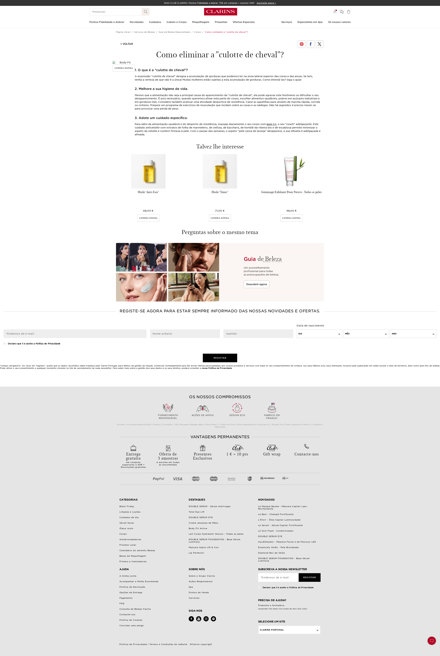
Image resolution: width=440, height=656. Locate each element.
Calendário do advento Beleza (137, 550)
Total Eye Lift (197, 512)
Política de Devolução (132, 587)
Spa (191, 587)
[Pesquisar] (146, 11)
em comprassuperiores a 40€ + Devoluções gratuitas (133, 459)
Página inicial (123, 32)
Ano (394, 333)
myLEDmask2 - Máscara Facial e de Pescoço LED (287, 542)
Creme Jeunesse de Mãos (203, 523)
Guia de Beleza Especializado (174, 32)
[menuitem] (335, 12)
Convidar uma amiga (131, 625)
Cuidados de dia (129, 517)
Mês (347, 333)
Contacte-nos (127, 614)
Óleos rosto (126, 528)
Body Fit (271, 124)
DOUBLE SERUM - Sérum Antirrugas (210, 506)
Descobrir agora (256, 284)
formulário (278, 605)
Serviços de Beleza (144, 32)
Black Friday (126, 506)
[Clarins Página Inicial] (220, 12)
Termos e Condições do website (168, 644)
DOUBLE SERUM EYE (201, 517)
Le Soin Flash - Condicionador (276, 531)
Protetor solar (127, 545)
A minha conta (127, 576)
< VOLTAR (126, 44)
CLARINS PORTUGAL (272, 630)
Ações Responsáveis (201, 581)
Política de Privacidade (48, 343)
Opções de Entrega (130, 592)
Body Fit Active (198, 528)
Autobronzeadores (130, 539)
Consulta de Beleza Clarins (135, 609)
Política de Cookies (130, 620)
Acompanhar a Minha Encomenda (138, 581)
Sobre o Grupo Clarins (202, 576)
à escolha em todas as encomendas (168, 458)
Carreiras (194, 598)
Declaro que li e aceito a (33, 343)
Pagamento (126, 598)
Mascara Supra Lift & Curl (204, 547)
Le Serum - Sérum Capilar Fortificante (280, 525)
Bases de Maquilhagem (132, 556)
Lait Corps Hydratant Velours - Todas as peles (216, 534)
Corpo (197, 32)
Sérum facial (126, 523)
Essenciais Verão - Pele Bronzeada (278, 547)
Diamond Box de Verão (271, 553)
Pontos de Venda (199, 592)
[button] (432, 641)
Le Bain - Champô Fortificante (276, 514)
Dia (300, 333)
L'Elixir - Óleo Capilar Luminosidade (279, 520)
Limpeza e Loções (130, 512)
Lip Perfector (196, 553)
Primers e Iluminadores (133, 561)
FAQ (121, 603)
